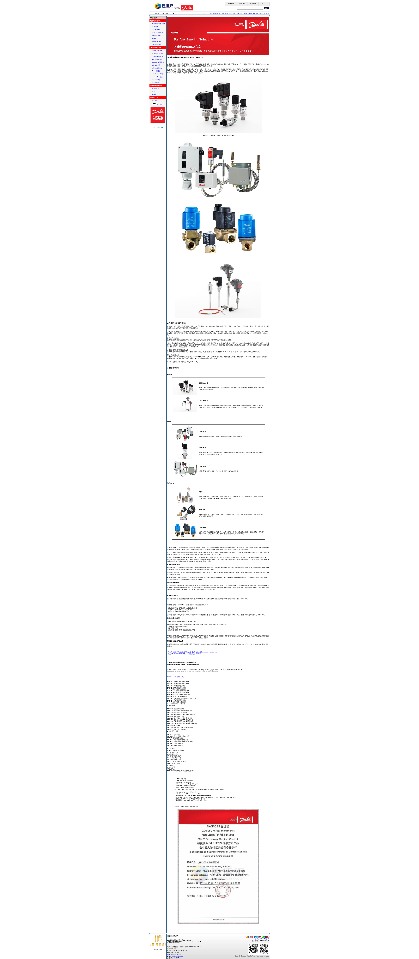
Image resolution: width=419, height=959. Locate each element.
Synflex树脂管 (156, 65)
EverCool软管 (156, 80)
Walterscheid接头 (157, 77)
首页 (204, 13)
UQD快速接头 (156, 29)
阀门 (153, 91)
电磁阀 (250, 13)
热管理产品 (155, 88)
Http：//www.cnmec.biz (174, 954)
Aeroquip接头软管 (157, 56)
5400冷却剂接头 (157, 35)
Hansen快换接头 (258, 13)
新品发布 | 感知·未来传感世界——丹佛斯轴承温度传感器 (184, 654)
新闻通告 (154, 100)
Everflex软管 (156, 83)
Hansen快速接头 (157, 50)
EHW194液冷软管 (157, 32)
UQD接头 (234, 13)
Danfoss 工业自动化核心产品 (175, 677)
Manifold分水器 (156, 44)
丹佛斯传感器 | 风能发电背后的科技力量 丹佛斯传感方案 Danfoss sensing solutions (192, 652)
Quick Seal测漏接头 (158, 62)
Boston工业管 (156, 71)
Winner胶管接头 (157, 68)
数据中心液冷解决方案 (158, 24)
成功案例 (159, 104)
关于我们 (209, 13)
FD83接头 (227, 13)
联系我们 (267, 13)
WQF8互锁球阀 (156, 41)
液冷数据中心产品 (218, 13)
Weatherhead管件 (157, 74)
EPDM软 (240, 13)
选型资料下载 (154, 97)
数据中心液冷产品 (155, 21)
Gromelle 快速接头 (157, 53)
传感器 (245, 13)
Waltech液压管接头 (158, 59)
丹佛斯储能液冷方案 (156, 86)
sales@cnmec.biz (177, 956)
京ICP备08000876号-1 (261, 939)
